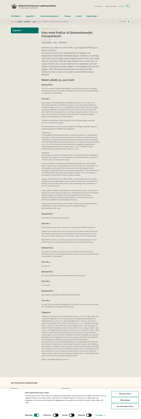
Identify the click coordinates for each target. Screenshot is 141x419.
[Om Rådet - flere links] (20, 15)
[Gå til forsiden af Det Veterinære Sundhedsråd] (33, 6)
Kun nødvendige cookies (125, 406)
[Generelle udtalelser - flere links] (59, 15)
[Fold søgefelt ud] (127, 6)
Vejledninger (91, 16)
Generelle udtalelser (49, 16)
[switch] (55, 415)
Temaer (68, 16)
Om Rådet (15, 16)
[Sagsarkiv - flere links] (35, 15)
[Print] (128, 21)
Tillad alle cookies (125, 394)
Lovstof (78, 16)
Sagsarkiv (30, 16)
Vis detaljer (99, 415)
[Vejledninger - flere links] (98, 15)
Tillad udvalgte (125, 400)
